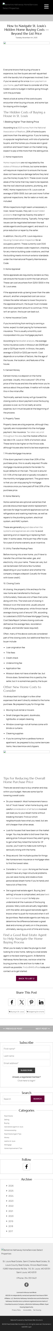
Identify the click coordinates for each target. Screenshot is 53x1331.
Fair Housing (37, 1310)
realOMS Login (26, 1327)
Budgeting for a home (36, 1012)
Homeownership (10, 1130)
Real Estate (8, 1116)
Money (6, 1137)
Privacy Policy (16, 1310)
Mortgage (8, 1145)
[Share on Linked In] (41, 1002)
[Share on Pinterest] (31, 1002)
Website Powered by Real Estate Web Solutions (26, 1320)
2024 (10, 1195)
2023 (10, 1200)
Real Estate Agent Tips (12, 1134)
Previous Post (13, 1028)
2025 (10, 1190)
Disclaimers (46, 1324)
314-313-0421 (30, 1278)
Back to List (26, 978)
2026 (11, 1185)
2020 (11, 1216)
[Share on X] (21, 1002)
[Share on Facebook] (11, 1002)
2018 (10, 1226)
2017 (10, 1231)
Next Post (42, 1028)
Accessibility (27, 1310)
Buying (6, 1123)
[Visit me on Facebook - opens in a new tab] (26, 1166)
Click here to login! (26, 1080)
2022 (10, 1205)
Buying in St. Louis (17, 1012)
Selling (6, 1119)
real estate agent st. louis (13, 1127)
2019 (10, 1221)
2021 (10, 1211)
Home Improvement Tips (13, 1148)
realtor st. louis (9, 1141)
